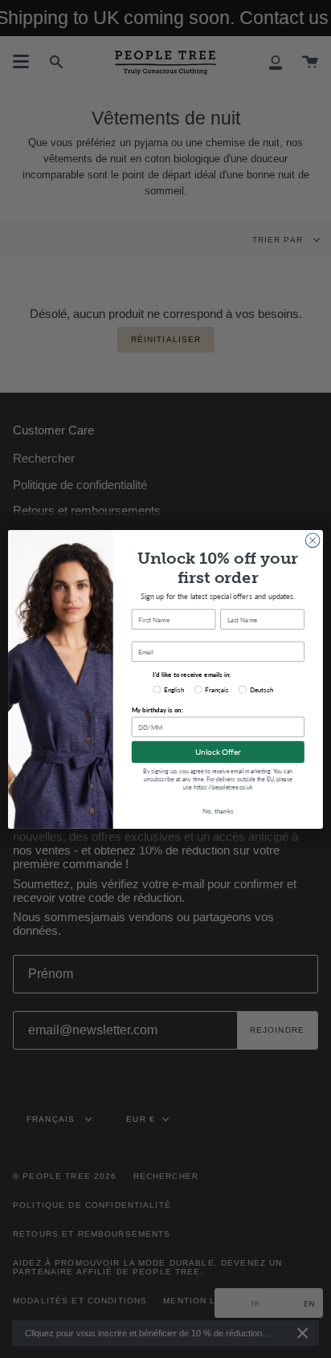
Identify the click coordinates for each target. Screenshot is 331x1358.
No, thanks (217, 810)
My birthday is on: (157, 710)
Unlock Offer (218, 751)
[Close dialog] (312, 540)
